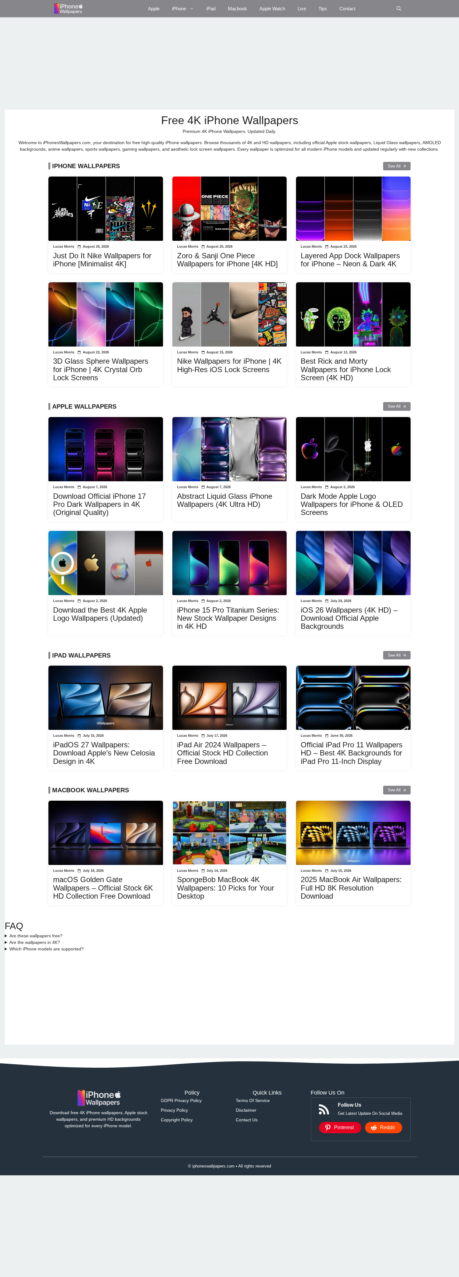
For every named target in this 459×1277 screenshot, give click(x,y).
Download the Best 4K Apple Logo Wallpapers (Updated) (100, 614)
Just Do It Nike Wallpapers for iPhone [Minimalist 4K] (102, 259)
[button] (398, 8)
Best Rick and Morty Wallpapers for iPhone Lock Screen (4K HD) (346, 369)
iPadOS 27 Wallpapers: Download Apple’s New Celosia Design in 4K (104, 752)
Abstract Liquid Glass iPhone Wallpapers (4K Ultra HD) (224, 500)
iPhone (179, 8)
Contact (347, 8)
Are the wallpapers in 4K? (34, 942)
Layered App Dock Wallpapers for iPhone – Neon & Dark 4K (350, 259)
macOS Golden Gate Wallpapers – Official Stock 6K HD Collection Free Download (103, 887)
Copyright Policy (177, 1119)
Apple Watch (272, 8)
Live (302, 8)
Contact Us (247, 1119)
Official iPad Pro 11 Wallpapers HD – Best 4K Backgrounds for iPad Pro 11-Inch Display (351, 752)
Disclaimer (246, 1110)
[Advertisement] (192, 63)
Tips (322, 8)
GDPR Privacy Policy (181, 1100)
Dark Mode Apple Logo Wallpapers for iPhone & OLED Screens (352, 504)
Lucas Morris (63, 246)
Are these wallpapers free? (35, 935)
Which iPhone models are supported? (46, 948)
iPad (210, 8)
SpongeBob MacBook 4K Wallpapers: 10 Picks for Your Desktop (225, 887)
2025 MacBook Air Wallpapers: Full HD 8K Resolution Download (351, 887)
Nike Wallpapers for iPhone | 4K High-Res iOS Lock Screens (229, 365)
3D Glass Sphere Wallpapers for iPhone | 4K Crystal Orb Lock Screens (100, 369)
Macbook (237, 8)
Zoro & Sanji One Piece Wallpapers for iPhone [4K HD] (227, 259)
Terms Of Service (253, 1100)
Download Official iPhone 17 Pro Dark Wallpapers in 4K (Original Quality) (99, 504)
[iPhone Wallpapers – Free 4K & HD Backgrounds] (68, 8)
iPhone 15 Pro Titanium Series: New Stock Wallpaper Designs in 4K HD (228, 618)
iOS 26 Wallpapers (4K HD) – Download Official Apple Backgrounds (349, 618)
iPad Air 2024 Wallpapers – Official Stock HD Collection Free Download (222, 752)
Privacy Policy (174, 1110)
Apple (154, 8)
